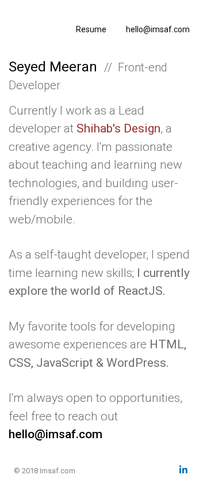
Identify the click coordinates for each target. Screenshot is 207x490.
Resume (91, 29)
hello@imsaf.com (158, 29)
